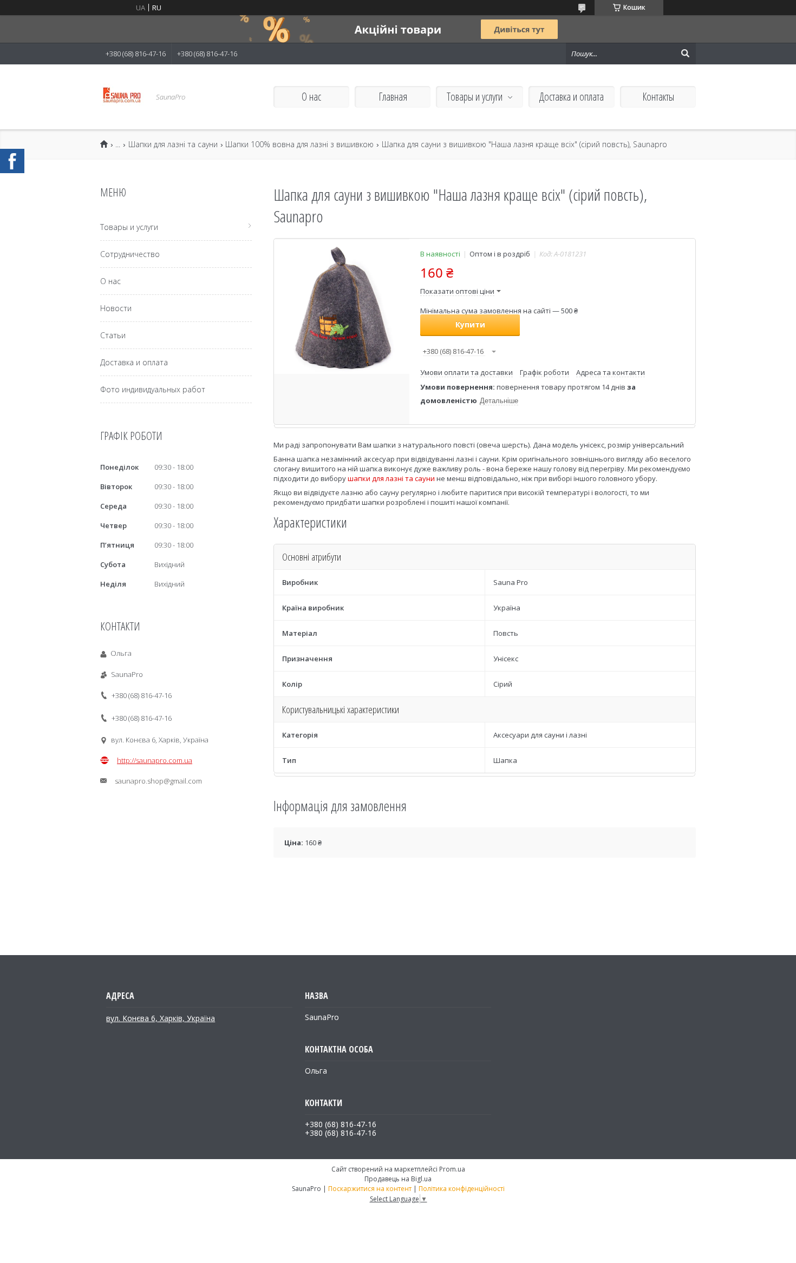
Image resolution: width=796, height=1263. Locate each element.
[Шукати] (685, 53)
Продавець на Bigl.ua (398, 1178)
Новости (116, 308)
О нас (311, 96)
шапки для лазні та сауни (391, 478)
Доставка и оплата (571, 96)
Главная (393, 96)
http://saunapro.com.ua (154, 760)
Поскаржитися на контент (370, 1188)
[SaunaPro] (121, 97)
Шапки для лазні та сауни (173, 144)
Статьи (113, 335)
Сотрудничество (130, 254)
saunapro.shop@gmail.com (158, 781)
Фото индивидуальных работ (152, 389)
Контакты (658, 96)
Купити (470, 324)
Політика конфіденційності (462, 1188)
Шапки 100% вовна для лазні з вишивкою (299, 144)
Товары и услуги (475, 96)
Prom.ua (452, 1169)
